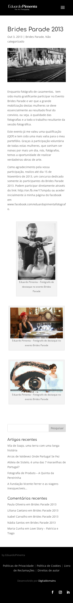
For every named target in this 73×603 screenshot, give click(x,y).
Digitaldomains (47, 580)
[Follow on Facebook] (52, 592)
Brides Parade (35, 37)
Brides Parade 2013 (43, 504)
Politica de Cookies (49, 566)
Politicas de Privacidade (18, 566)
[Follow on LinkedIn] (68, 592)
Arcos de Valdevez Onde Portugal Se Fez (33, 456)
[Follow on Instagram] (60, 592)
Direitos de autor (49, 570)
